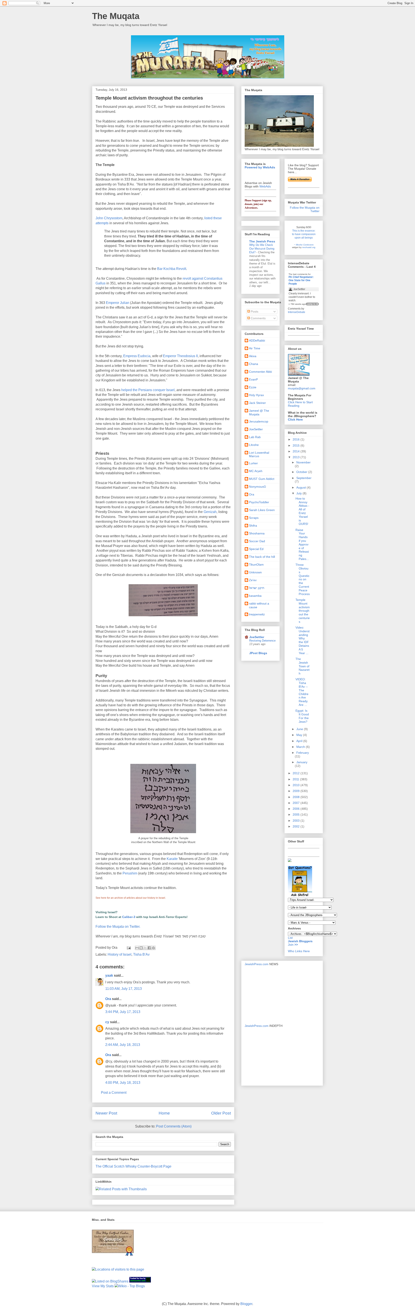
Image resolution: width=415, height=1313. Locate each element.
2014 (296, 451)
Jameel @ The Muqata (259, 412)
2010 (296, 785)
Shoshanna (257, 533)
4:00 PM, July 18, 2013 (122, 1082)
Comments (258, 318)
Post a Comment (113, 1092)
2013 (296, 457)
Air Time (254, 348)
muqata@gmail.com (301, 388)
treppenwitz (257, 614)
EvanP (253, 379)
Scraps (254, 517)
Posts (254, 311)
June (300, 729)
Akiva (252, 356)
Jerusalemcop (258, 421)
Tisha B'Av (141, 954)
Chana (253, 364)
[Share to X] (145, 948)
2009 (296, 791)
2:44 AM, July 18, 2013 (122, 1045)
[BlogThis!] (141, 948)
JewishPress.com (256, 964)
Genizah (210, 512)
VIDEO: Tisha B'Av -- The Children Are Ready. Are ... (301, 692)
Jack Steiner (257, 403)
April (299, 741)
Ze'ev (253, 580)
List (290, 937)
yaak (109, 975)
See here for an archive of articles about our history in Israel (130, 897)
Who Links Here (299, 951)
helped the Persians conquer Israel (148, 390)
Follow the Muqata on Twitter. (118, 926)
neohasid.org (308, 247)
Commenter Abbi (260, 371)
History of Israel (119, 954)
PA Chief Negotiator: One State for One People (301, 280)
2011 (296, 779)
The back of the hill (262, 556)
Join (291, 944)
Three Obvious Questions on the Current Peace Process (302, 579)
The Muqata (115, 16)
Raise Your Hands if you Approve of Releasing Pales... (302, 544)
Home (164, 1113)
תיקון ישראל (256, 588)
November (303, 462)
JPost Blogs (258, 653)
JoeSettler (256, 429)
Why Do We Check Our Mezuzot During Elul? (261, 248)
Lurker (253, 463)
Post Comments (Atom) (174, 1126)
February (302, 752)
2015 (296, 445)
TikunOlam (256, 564)
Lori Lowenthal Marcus (259, 454)
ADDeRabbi (257, 340)
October (302, 472)
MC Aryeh (255, 471)
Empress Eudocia (136, 356)
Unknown (255, 572)
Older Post (221, 1113)
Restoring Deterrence (262, 640)
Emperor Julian (117, 303)
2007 (296, 803)
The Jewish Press (262, 241)
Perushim (130, 873)
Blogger (246, 1304)
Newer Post (106, 1113)
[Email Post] (128, 947)
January (301, 762)
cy (107, 1022)
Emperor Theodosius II (180, 356)
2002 (296, 826)
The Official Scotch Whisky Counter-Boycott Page (133, 1166)
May (299, 735)
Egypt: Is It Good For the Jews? (302, 716)
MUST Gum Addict (261, 479)
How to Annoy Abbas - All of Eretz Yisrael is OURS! (302, 511)
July (299, 493)
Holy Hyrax (256, 395)
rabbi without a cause (259, 605)
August (301, 487)
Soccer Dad (257, 541)
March (301, 746)
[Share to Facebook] (149, 948)
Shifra (253, 525)
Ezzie (252, 387)
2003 (296, 820)
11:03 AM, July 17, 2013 (123, 988)
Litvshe (254, 445)
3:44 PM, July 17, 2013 (122, 1012)
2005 (296, 814)
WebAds (265, 186)
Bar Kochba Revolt (171, 269)
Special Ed (256, 549)
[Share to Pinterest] (153, 948)
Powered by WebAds (260, 167)
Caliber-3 (128, 917)
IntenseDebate (296, 312)
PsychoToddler (259, 502)
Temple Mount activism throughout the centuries (302, 610)
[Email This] (137, 948)
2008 (296, 797)
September (303, 478)
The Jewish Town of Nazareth (302, 666)
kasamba (255, 595)
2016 (296, 439)
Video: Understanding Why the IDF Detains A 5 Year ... (302, 640)
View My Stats (103, 1286)
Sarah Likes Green (262, 510)
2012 (296, 773)
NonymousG (257, 486)
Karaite (172, 859)
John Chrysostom (109, 218)
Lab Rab (255, 437)
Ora (108, 999)
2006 (296, 808)
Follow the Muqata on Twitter (304, 209)
